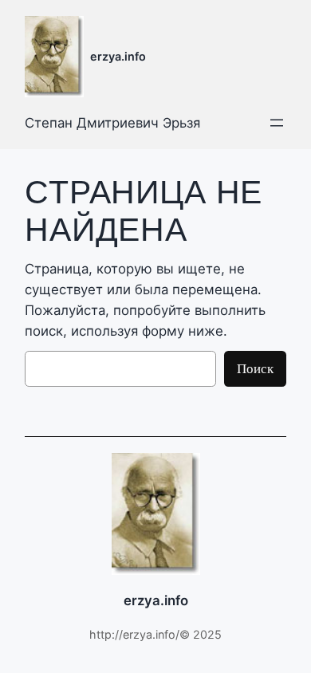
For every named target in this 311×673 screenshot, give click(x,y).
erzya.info (118, 56)
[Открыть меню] (276, 122)
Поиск (255, 368)
